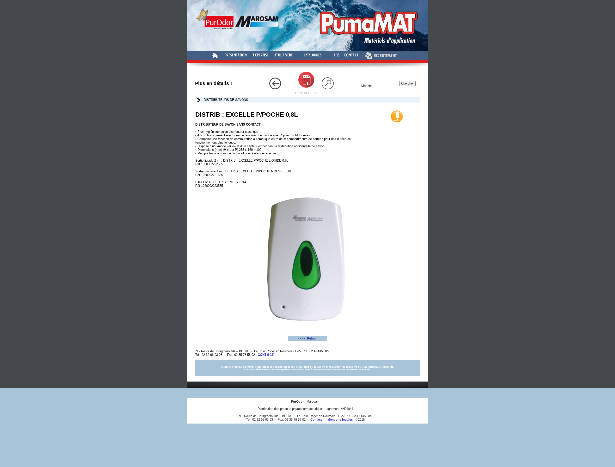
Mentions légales (339, 419)
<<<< (302, 338)
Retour (312, 338)
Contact (316, 419)
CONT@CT (266, 355)
